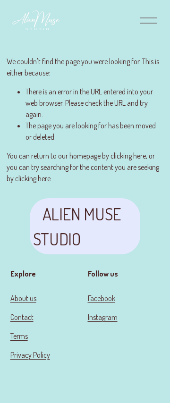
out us (27, 298)
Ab (14, 298)
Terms (19, 336)
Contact (22, 317)
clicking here (128, 155)
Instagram (103, 317)
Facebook (101, 298)
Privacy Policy (30, 355)
